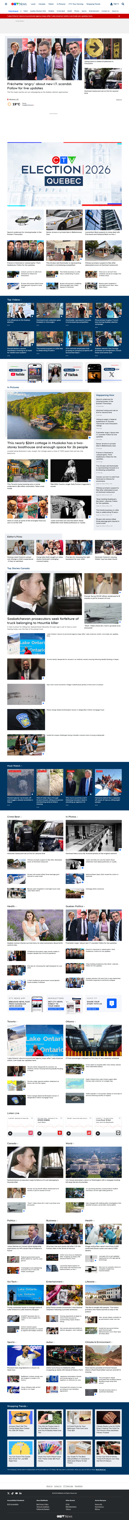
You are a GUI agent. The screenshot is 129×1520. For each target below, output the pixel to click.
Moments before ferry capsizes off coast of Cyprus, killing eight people (107, 800)
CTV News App (68, 1486)
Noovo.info (98, 1504)
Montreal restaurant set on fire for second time (26, 853)
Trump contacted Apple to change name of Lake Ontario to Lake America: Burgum (24, 1309)
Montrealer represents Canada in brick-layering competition (78, 321)
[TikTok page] (12, 1493)
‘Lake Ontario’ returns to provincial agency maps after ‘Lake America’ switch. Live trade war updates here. (35, 1059)
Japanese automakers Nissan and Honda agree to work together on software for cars (70, 1378)
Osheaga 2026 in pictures (95, 889)
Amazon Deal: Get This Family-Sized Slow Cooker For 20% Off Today (19, 1428)
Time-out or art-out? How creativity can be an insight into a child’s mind (110, 273)
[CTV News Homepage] (19, 4)
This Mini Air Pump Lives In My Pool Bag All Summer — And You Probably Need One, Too (50, 1429)
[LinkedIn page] (20, 1493)
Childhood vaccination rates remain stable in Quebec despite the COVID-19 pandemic (43, 952)
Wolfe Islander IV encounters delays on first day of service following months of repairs (104, 1094)
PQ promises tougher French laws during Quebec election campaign (106, 322)
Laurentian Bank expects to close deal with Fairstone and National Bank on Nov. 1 (102, 233)
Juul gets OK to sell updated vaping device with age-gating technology (109, 1258)
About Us (115, 11)
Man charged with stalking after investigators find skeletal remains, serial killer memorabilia (103, 1204)
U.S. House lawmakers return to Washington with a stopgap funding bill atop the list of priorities (93, 1181)
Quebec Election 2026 (38, 11)
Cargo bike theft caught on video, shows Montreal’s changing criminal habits (49, 559)
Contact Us (106, 11)
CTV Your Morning (76, 4)
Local (33, 4)
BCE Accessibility (13, 1504)
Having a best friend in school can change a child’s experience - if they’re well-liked (20, 559)
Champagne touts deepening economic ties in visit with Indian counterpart (31, 1269)
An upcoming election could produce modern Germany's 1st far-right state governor (102, 1189)
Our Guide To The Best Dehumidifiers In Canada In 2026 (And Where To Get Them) (78, 1460)
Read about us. (101, 1469)
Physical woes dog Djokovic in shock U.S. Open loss (23, 1369)
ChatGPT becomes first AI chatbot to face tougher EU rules (30, 1318)
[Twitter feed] (8, 1493)
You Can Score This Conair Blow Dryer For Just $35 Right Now (19, 1459)
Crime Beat (61, 11)
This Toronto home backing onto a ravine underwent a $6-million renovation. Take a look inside (25, 486)
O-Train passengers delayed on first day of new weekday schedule (92, 1058)
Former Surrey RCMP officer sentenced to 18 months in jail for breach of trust (102, 597)
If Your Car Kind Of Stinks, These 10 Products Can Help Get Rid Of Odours (108, 1459)
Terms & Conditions (42, 1507)
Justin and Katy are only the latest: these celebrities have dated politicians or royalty (67, 522)
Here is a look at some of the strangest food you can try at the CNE (26, 522)
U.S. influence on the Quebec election (18, 321)
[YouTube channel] (16, 1493)
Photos (76, 11)
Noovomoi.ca (99, 1507)
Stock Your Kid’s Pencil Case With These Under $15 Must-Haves (49, 1459)
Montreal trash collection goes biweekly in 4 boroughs (48, 321)
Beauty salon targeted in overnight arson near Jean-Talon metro (108, 285)
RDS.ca (97, 1509)
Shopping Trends (93, 4)
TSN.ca (68, 1509)
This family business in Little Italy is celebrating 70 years (49, 350)
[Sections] (6, 4)
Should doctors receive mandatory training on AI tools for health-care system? (19, 351)
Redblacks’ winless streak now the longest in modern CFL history (32, 1378)
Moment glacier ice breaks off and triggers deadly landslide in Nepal (20, 800)
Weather (51, 11)
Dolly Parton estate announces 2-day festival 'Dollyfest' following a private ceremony (64, 1309)
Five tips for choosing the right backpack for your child (78, 558)
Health (69, 11)
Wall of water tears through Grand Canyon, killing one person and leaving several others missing (49, 801)
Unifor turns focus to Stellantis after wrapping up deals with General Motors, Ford (71, 1256)
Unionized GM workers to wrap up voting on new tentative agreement (71, 1389)
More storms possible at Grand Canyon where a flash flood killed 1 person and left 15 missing (103, 1370)
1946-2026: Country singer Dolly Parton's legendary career (70, 485)
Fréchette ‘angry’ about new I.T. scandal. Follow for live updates (91, 943)
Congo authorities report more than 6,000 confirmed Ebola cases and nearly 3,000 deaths (102, 1248)
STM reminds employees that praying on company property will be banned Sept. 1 (79, 351)
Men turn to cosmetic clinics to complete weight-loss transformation (110, 1269)
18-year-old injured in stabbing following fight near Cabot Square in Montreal (70, 285)
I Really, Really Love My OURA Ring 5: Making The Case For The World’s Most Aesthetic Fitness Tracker (108, 1429)
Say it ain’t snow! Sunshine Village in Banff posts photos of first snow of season (75, 685)
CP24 (67, 1504)
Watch (51, 4)
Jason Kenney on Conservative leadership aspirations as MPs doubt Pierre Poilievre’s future (24, 1248)
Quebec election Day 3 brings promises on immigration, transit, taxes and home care (108, 351)
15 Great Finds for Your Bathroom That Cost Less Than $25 (77, 1428)
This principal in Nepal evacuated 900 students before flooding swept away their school (110, 1380)
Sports (84, 11)
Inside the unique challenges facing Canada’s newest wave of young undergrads (75, 735)
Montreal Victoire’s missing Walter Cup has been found (106, 558)
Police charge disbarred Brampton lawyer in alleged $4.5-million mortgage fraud (75, 710)
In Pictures (61, 4)
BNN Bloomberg (71, 1507)
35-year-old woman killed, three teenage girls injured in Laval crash (32, 285)
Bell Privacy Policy (42, 1504)
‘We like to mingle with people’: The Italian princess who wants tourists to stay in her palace (102, 1310)
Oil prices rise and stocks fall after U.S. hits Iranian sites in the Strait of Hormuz (63, 1247)
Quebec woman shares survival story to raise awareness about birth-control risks (35, 944)
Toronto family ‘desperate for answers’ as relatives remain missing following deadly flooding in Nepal (83, 659)
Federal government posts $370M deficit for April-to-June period (31, 1258)
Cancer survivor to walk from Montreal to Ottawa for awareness (31, 273)
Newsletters (79, 1486)
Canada (42, 4)
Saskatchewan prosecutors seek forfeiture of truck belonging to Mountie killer (33, 1181)
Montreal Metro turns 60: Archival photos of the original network (91, 853)
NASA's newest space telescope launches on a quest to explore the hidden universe (32, 1328)
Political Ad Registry (43, 1509)
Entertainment (94, 11)
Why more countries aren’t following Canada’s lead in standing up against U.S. (76, 800)
